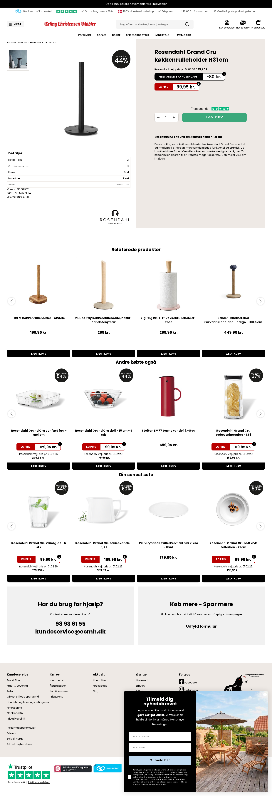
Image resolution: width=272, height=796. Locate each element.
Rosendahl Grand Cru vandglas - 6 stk (38, 545)
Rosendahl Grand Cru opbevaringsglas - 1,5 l (233, 432)
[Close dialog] (265, 694)
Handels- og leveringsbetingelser (28, 702)
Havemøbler (183, 35)
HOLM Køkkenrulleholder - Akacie (39, 318)
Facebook (190, 682)
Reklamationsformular (21, 728)
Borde (116, 35)
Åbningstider (58, 686)
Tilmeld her (160, 760)
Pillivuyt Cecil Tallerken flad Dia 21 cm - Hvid (168, 545)
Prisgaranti (56, 696)
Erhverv (11, 733)
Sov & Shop (14, 680)
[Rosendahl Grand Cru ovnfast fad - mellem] (38, 397)
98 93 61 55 (70, 624)
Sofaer (102, 35)
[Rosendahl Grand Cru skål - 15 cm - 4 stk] (103, 397)
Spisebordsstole (137, 35)
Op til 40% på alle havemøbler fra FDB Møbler (136, 4)
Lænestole (162, 35)
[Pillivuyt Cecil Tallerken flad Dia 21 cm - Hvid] (168, 509)
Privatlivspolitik (16, 718)
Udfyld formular (201, 626)
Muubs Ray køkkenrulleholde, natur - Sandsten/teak (104, 320)
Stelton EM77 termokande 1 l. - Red (168, 430)
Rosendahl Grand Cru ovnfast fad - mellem (39, 432)
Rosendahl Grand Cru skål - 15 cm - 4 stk (103, 432)
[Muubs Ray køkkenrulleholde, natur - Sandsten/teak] (103, 284)
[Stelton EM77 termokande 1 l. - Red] (168, 397)
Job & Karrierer (59, 691)
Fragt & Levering (17, 686)
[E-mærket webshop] (107, 768)
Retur (10, 691)
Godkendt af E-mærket (37, 11)
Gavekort (142, 680)
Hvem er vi (56, 680)
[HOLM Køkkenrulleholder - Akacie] (38, 284)
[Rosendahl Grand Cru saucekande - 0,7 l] (103, 509)
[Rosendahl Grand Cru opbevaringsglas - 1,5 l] (233, 397)
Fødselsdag (100, 686)
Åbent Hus (99, 680)
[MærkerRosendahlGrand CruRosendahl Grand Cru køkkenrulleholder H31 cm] (18, 59)
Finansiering (14, 708)
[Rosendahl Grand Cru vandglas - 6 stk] (38, 509)
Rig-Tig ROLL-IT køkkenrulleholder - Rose (168, 320)
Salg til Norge (15, 738)
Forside (11, 42)
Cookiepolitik (15, 713)
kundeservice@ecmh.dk (70, 632)
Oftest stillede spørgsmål (23, 696)
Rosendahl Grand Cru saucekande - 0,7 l (103, 545)
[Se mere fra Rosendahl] (115, 217)
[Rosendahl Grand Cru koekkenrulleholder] (81, 102)
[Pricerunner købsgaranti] (72, 769)
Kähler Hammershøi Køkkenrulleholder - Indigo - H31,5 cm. (233, 320)
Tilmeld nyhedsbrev (19, 744)
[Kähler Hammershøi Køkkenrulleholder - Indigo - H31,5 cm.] (233, 284)
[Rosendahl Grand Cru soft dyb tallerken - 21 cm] (233, 509)
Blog (95, 691)
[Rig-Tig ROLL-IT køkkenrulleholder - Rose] (168, 284)
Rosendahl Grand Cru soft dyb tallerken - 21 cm (233, 545)
